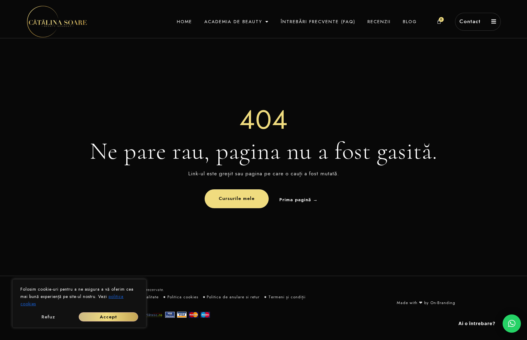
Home (184, 22)
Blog (410, 22)
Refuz (48, 317)
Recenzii (379, 22)
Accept (108, 317)
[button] (512, 323)
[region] (79, 303)
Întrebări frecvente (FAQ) (318, 22)
